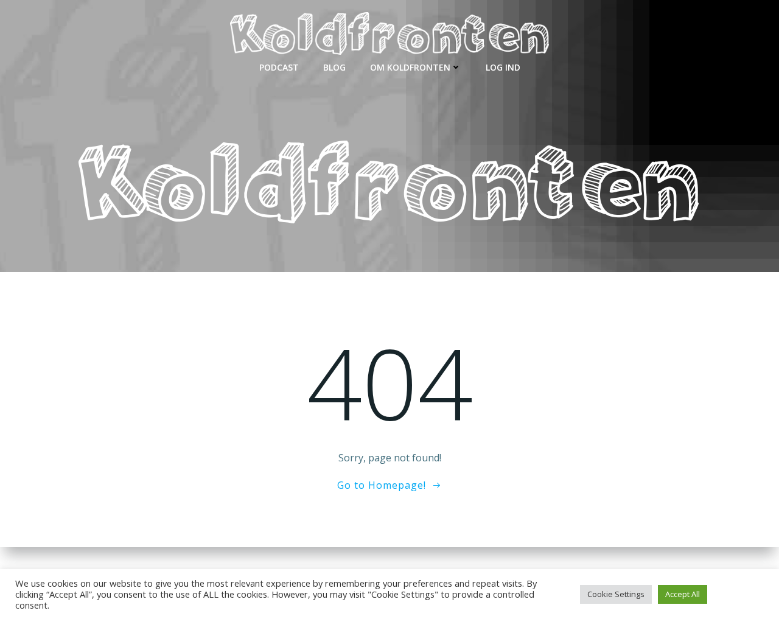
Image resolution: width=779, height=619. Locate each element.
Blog (334, 67)
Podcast (279, 67)
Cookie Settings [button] (616, 594)
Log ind (503, 67)
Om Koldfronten (410, 67)
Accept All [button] (682, 594)
